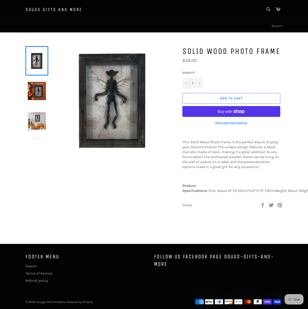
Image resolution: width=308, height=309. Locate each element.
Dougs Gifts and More (53, 9)
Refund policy (36, 280)
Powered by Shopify (80, 302)
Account (277, 25)
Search (31, 266)
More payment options (231, 123)
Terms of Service (38, 273)
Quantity (188, 72)
